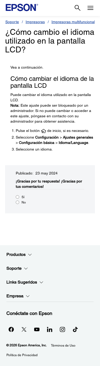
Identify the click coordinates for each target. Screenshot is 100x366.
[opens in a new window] (75, 329)
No (24, 202)
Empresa (14, 295)
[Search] (77, 8)
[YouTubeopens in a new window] (37, 329)
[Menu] (90, 8)
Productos (16, 254)
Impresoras (35, 22)
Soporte (12, 22)
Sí (23, 197)
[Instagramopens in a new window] (62, 329)
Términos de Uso (63, 345)
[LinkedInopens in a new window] (49, 329)
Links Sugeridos (21, 282)
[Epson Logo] (21, 7)
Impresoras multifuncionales (75, 22)
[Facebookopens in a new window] (11, 329)
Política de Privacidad (22, 355)
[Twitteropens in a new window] (24, 329)
